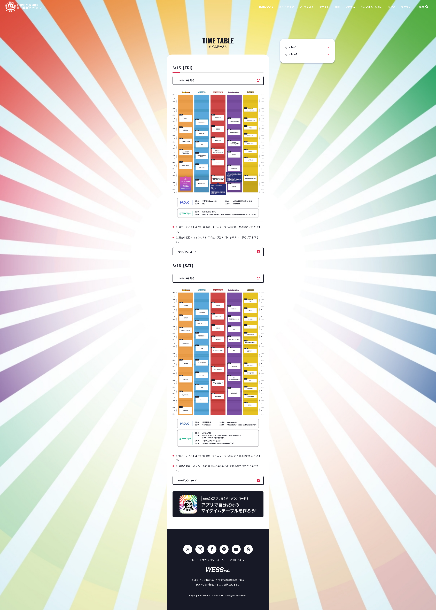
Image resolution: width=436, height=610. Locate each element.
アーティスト (307, 6)
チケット (324, 6)
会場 (337, 6)
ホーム (195, 560)
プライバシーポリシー (214, 560)
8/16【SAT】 (291, 54)
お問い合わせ (237, 560)
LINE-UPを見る (185, 80)
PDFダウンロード (187, 251)
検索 (421, 6)
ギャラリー (407, 6)
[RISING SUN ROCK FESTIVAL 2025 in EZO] (24, 7)
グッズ (391, 6)
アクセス (350, 6)
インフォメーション (371, 6)
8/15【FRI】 (291, 47)
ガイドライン (286, 6)
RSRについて (266, 6)
